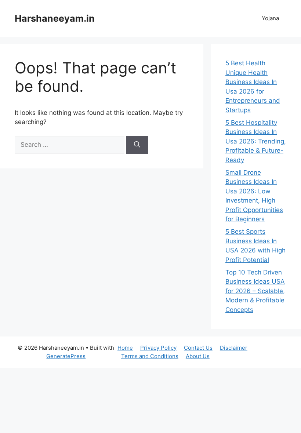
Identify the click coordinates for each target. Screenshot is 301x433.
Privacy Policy (158, 347)
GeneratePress (66, 356)
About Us (198, 356)
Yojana (270, 18)
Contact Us (198, 347)
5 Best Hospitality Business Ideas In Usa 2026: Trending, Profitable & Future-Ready (255, 141)
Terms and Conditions (149, 356)
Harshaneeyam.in (55, 18)
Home (125, 347)
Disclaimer (233, 347)
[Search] (137, 145)
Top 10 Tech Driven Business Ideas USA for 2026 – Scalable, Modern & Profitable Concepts (255, 291)
